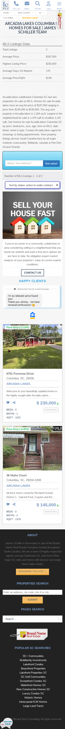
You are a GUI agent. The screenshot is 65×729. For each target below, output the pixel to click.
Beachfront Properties (33, 668)
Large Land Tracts (33, 705)
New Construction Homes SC (33, 689)
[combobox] (32, 185)
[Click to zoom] (32, 298)
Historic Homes (33, 697)
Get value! (51, 163)
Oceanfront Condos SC (33, 680)
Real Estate (24, 13)
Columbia (8, 18)
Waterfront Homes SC (33, 685)
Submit (33, 599)
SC (40, 13)
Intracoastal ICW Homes (33, 701)
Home (6, 13)
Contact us (32, 272)
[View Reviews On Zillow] (32, 316)
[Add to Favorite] (8, 402)
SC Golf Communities (33, 676)
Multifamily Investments (33, 660)
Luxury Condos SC (33, 693)
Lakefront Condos (33, 664)
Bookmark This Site (32, 571)
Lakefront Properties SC (33, 672)
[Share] (14, 402)
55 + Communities (33, 655)
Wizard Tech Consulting (26, 719)
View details (51, 410)
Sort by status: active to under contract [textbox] (31, 185)
